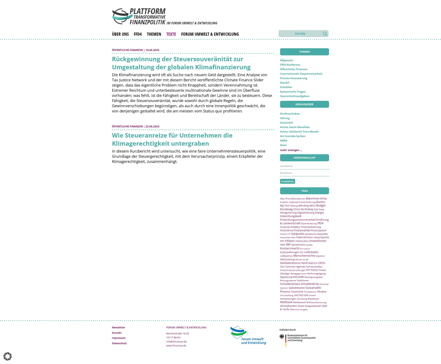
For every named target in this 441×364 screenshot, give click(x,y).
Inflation (290, 240)
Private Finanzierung (293, 78)
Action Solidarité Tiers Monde (299, 131)
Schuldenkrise (310, 284)
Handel (284, 82)
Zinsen (301, 305)
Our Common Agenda (292, 266)
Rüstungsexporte (288, 280)
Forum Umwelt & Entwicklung (210, 34)
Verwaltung (302, 298)
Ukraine (321, 291)
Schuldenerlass (290, 284)
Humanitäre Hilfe (287, 237)
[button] (7, 356)
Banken (320, 202)
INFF (282, 241)
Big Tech (285, 205)
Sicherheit (324, 284)
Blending (304, 205)
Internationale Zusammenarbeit (301, 73)
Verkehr (312, 295)
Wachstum (313, 298)
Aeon (283, 145)
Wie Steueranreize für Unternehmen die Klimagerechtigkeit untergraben (172, 139)
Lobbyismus (286, 255)
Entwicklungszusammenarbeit (298, 219)
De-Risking (307, 209)
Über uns (120, 34)
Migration (320, 256)
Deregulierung (288, 212)
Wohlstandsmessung (316, 302)
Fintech (283, 234)
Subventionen (297, 287)
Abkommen (312, 198)
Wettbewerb (299, 302)
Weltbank (286, 302)
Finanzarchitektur (290, 227)
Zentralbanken (288, 305)
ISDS (282, 244)
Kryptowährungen (289, 252)
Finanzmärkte (302, 230)
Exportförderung (309, 223)
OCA (315, 263)
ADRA (283, 140)
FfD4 (138, 34)
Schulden (286, 87)
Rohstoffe (298, 277)
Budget (321, 205)
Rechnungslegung (316, 273)
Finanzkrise (286, 230)
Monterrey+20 (301, 259)
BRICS (313, 205)
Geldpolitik (297, 233)
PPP (308, 270)
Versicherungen (288, 298)
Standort (284, 288)
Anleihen (284, 202)
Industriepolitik (321, 237)
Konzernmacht (289, 248)
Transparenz (310, 291)
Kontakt (117, 332)
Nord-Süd (307, 263)
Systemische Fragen (293, 91)
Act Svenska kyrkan (292, 136)
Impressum (119, 338)
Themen (154, 34)
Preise (314, 270)
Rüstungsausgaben (314, 277)
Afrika (323, 198)
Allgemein (286, 60)
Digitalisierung (306, 212)
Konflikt (309, 245)
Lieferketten (311, 252)
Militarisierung (287, 259)
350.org (285, 118)
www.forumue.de (176, 345)
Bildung (294, 205)
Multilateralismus (290, 263)
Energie (319, 212)
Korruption (305, 248)
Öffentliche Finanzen (127, 50)
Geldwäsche (310, 233)
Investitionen (317, 241)
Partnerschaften (314, 266)
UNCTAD (298, 295)
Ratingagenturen (299, 273)
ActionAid (286, 122)
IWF (288, 244)
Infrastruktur (302, 240)
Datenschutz (119, 343)
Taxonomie (297, 291)
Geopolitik (322, 233)
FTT (288, 234)
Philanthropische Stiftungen (292, 270)
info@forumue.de (176, 341)
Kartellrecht (298, 244)
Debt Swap (319, 209)
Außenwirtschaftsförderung (302, 202)
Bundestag (286, 209)
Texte (171, 34)
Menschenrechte (304, 255)
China (296, 209)
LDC (302, 252)
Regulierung (286, 277)
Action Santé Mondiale (295, 127)
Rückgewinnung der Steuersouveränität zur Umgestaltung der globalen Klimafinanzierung (181, 63)
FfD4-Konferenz (290, 64)
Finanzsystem (318, 230)
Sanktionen (303, 280)
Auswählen (287, 181)
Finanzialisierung (311, 227)
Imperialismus (304, 237)
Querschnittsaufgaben (294, 96)
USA (306, 295)
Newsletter (118, 327)
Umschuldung (286, 295)
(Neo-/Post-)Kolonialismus (292, 198)
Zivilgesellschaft (313, 305)
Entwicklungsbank (290, 216)
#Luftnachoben (290, 113)
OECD (321, 263)
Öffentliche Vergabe (299, 309)
